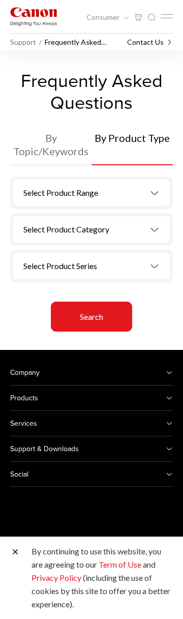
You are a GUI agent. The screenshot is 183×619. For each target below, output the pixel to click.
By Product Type (132, 138)
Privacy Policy (56, 577)
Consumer (103, 17)
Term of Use (120, 564)
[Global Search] (151, 17)
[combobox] (91, 193)
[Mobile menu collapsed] (167, 16)
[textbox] (91, 192)
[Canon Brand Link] (33, 16)
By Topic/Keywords (50, 144)
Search (91, 316)
